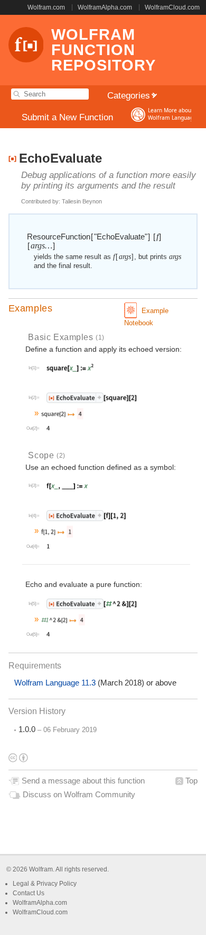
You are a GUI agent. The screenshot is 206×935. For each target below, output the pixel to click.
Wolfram (41, 869)
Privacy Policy (56, 883)
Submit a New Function (67, 117)
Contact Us (28, 893)
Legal (22, 883)
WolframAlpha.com (105, 7)
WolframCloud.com (172, 7)
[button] (103, 308)
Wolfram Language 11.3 (56, 683)
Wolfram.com (46, 7)
